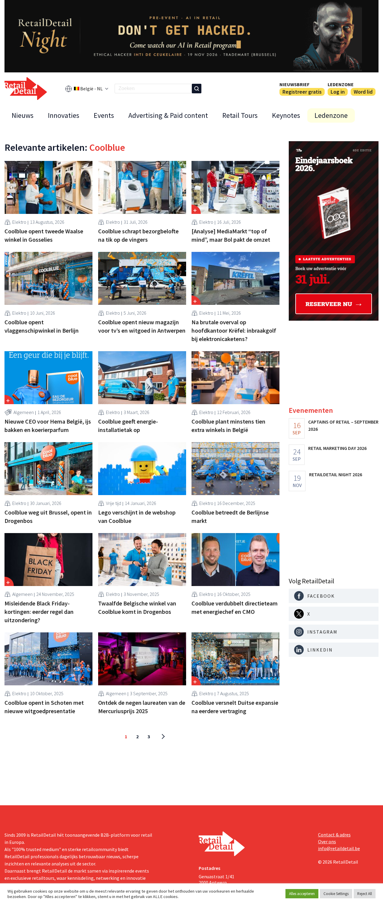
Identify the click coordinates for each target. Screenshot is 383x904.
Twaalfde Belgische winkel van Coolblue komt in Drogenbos (137, 607)
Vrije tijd (113, 503)
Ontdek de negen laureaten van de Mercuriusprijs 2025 (141, 707)
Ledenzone (341, 84)
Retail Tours (240, 115)
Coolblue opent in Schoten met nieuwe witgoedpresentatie (44, 707)
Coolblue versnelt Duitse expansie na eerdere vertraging (235, 707)
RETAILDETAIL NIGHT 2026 (335, 474)
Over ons (327, 841)
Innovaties (63, 115)
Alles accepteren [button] (302, 893)
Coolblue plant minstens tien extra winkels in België (228, 425)
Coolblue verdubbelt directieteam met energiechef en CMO (235, 607)
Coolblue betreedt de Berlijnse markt (230, 516)
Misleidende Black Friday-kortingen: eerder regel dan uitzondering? (39, 611)
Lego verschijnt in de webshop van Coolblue (137, 516)
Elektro (19, 222)
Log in (338, 91)
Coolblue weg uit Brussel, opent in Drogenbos (48, 516)
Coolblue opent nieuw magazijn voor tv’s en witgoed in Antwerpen (142, 326)
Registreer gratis (302, 91)
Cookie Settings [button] (336, 893)
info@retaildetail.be (339, 848)
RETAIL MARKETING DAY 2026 (337, 448)
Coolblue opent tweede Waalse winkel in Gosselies (43, 235)
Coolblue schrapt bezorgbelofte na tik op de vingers (138, 235)
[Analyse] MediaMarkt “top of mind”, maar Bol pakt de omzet (231, 235)
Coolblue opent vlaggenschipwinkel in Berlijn (41, 326)
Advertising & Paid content (168, 115)
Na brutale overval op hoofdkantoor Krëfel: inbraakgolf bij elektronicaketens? (234, 330)
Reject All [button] (364, 893)
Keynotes (286, 115)
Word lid (363, 91)
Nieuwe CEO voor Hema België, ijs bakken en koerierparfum (47, 425)
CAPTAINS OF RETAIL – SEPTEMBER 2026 (343, 425)
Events (104, 115)
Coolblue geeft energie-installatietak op (128, 425)
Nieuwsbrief (294, 84)
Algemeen (23, 412)
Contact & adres (334, 835)
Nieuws (23, 115)
